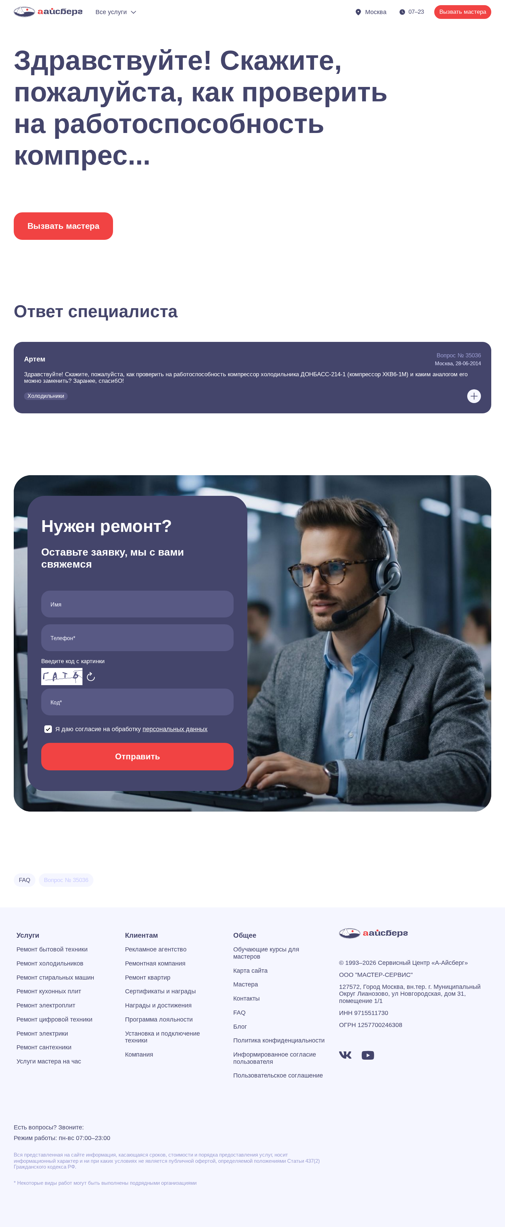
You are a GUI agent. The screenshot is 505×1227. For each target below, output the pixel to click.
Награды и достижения (158, 1005)
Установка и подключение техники (162, 1037)
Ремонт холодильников (49, 963)
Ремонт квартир (147, 977)
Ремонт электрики (42, 1033)
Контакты (246, 998)
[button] (252, 377)
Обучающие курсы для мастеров (266, 953)
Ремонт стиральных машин (55, 977)
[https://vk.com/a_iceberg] (345, 1055)
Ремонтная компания (155, 963)
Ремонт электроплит (45, 1005)
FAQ (239, 1012)
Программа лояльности (159, 1019)
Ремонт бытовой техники (52, 949)
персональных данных (175, 729)
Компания (139, 1054)
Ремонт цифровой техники (54, 1019)
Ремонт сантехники (43, 1047)
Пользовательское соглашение (278, 1075)
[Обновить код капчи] (91, 676)
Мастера (245, 984)
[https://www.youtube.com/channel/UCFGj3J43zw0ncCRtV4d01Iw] (368, 1055)
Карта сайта (250, 970)
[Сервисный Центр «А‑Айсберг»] (48, 12)
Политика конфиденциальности (279, 1040)
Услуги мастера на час (48, 1061)
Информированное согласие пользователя (274, 1058)
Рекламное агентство (156, 949)
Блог (240, 1026)
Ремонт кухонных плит (48, 991)
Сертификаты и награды (160, 991)
